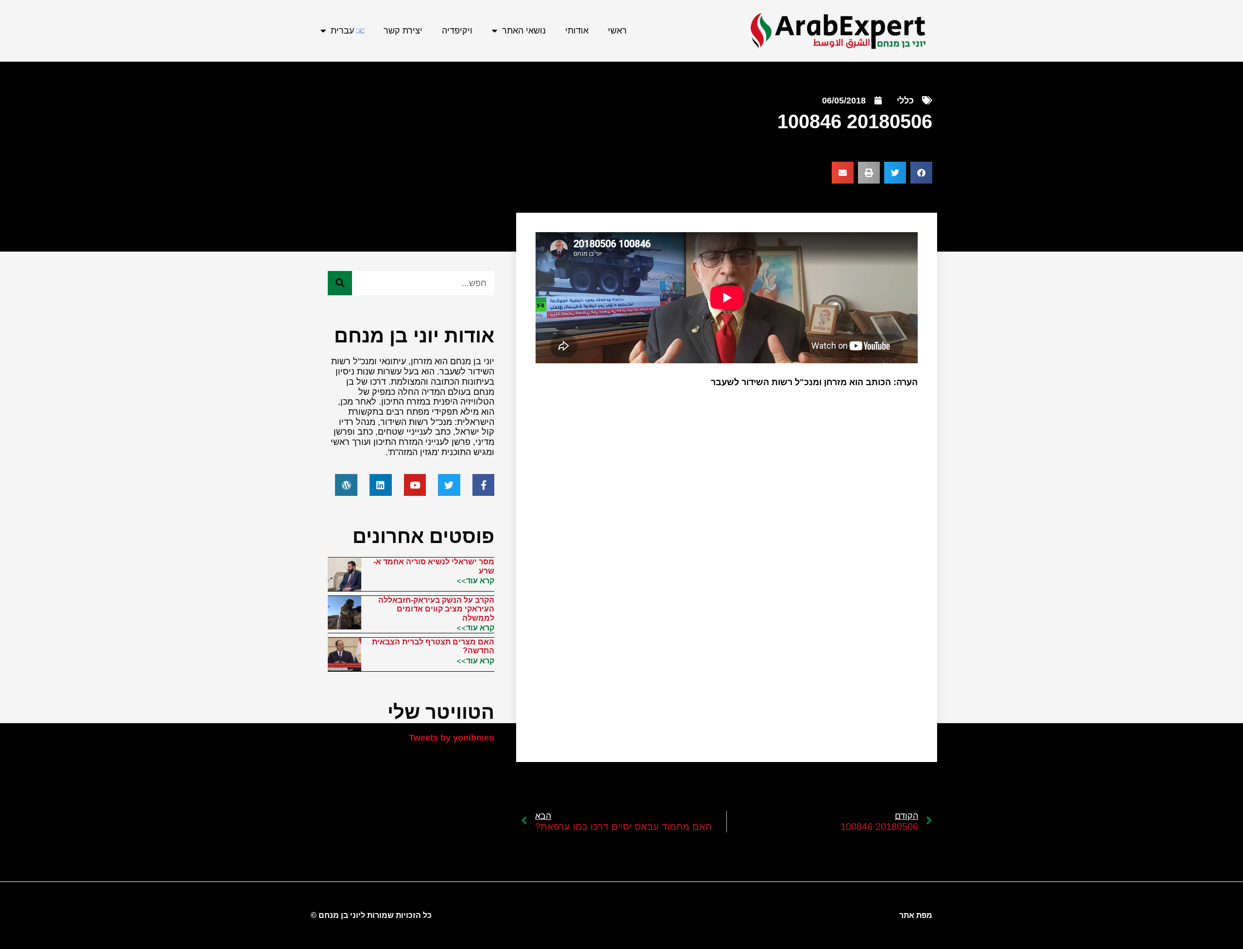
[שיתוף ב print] (869, 173)
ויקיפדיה (457, 30)
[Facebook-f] (483, 485)
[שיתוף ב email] (843, 173)
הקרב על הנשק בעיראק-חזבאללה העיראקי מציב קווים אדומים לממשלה (436, 609)
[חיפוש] (340, 283)
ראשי (617, 30)
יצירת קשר (403, 30)
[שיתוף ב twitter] (895, 173)
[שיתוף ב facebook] (921, 173)
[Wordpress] (346, 485)
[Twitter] (449, 485)
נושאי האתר (524, 30)
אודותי (576, 30)
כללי (905, 100)
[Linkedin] (381, 485)
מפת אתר (915, 915)
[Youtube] (415, 485)
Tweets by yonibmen (451, 738)
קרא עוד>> (475, 580)
